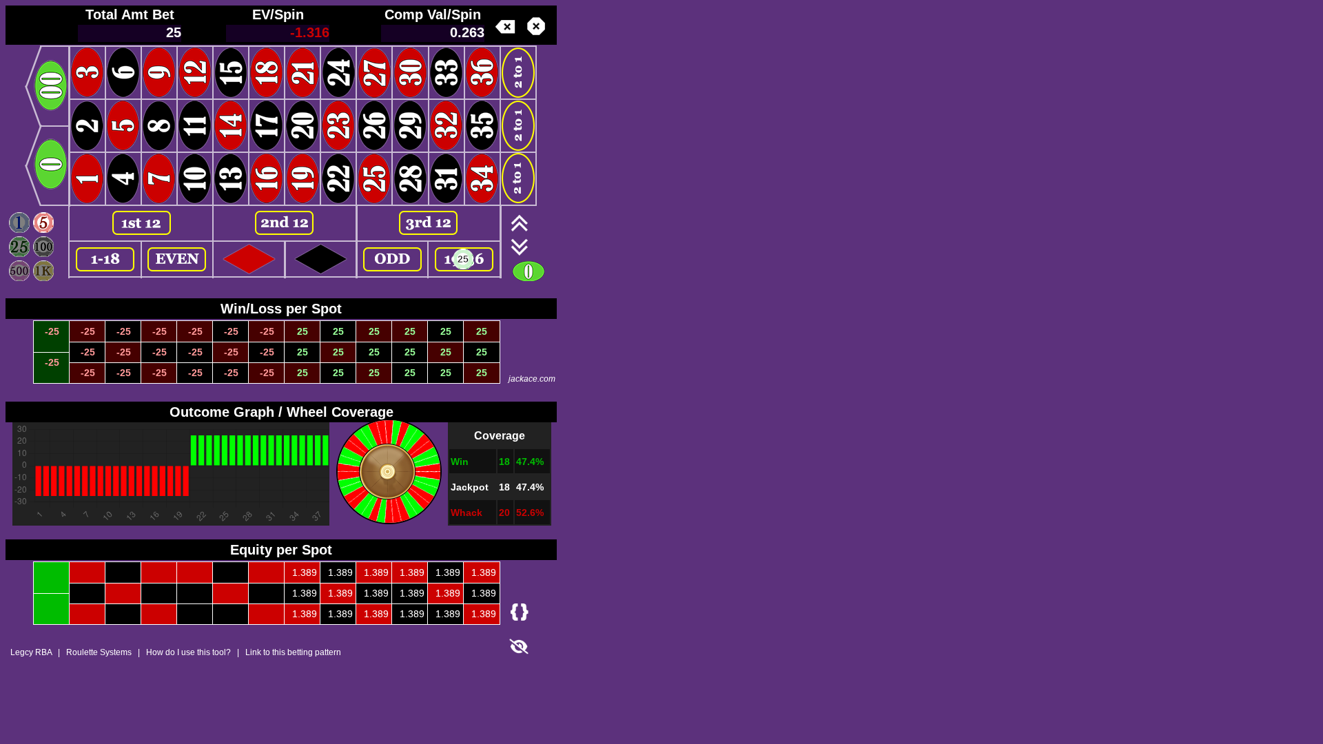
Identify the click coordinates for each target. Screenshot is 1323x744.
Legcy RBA (31, 652)
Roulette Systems (99, 652)
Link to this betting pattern (293, 652)
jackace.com (532, 379)
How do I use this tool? (188, 652)
